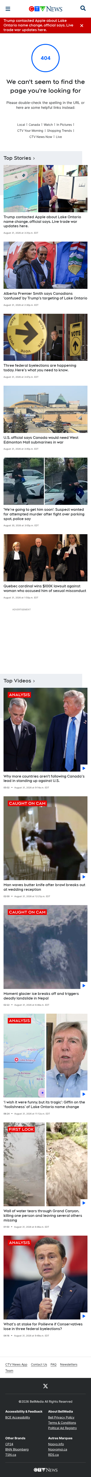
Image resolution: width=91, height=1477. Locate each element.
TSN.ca (10, 1454)
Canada (34, 124)
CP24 (9, 1444)
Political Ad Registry (62, 1428)
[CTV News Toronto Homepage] (45, 8)
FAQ (54, 1364)
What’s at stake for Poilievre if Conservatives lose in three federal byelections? (43, 1326)
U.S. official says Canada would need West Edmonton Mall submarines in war (41, 440)
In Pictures (64, 124)
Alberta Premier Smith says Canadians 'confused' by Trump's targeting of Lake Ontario (45, 295)
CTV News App (16, 1364)
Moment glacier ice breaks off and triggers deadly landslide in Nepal (41, 996)
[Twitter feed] (45, 1386)
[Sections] (8, 8)
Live (59, 137)
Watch (48, 124)
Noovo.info (56, 1444)
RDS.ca (53, 1454)
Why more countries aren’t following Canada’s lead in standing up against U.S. (44, 778)
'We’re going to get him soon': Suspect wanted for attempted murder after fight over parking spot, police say (44, 514)
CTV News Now (40, 137)
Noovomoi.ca (57, 1449)
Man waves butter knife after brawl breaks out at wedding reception (44, 887)
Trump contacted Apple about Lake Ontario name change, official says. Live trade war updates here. (42, 221)
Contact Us (39, 1364)
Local (21, 124)
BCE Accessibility (17, 1417)
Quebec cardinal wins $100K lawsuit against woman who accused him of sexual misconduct (45, 588)
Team (9, 1370)
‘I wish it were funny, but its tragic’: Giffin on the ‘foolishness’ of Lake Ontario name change (44, 1104)
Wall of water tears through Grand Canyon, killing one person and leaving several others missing (43, 1215)
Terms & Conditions (62, 1422)
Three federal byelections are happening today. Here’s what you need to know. (40, 367)
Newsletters (68, 1364)
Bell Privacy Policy (61, 1417)
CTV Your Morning (30, 130)
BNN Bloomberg (17, 1449)
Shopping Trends (59, 130)
